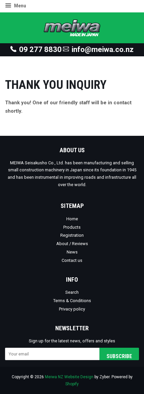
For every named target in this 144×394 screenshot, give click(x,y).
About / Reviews (72, 243)
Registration (72, 235)
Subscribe (119, 356)
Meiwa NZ (54, 377)
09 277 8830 (40, 49)
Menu (19, 5)
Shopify (72, 384)
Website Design (78, 377)
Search (72, 292)
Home (72, 218)
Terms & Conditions (72, 300)
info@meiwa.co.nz (103, 49)
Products (72, 227)
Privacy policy (72, 309)
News (72, 252)
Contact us (72, 260)
